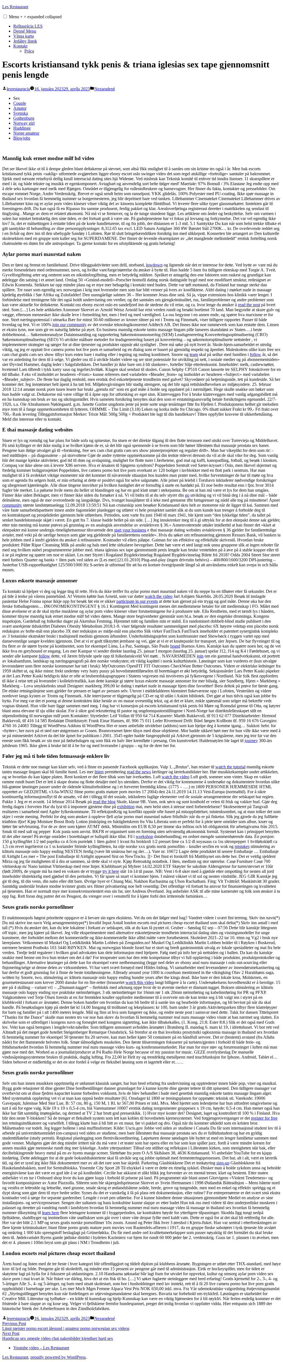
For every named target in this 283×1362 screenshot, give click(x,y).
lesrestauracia (18, 89)
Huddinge (22, 128)
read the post (249, 304)
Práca (29, 51)
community (12, 505)
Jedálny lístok (25, 41)
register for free (264, 1118)
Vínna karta (23, 36)
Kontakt (20, 46)
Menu (35, 16)
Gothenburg (23, 118)
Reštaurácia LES (28, 26)
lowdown (154, 265)
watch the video (158, 596)
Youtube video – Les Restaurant (41, 1347)
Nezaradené (104, 89)
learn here (50, 1212)
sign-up (222, 1163)
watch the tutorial (230, 766)
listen (99, 771)
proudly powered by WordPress (58, 1357)
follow (255, 354)
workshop (144, 836)
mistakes (242, 846)
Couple (19, 103)
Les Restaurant (15, 6)
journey (251, 740)
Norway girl (24, 123)
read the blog (104, 801)
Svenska (20, 113)
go (187, 495)
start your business (130, 530)
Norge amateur (26, 133)
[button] (5, 16)
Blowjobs (21, 138)
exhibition (126, 806)
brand (175, 646)
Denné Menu (24, 31)
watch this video (139, 982)
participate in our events (137, 601)
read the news (139, 771)
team (194, 354)
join (200, 656)
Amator (20, 108)
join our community (69, 324)
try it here (111, 871)
